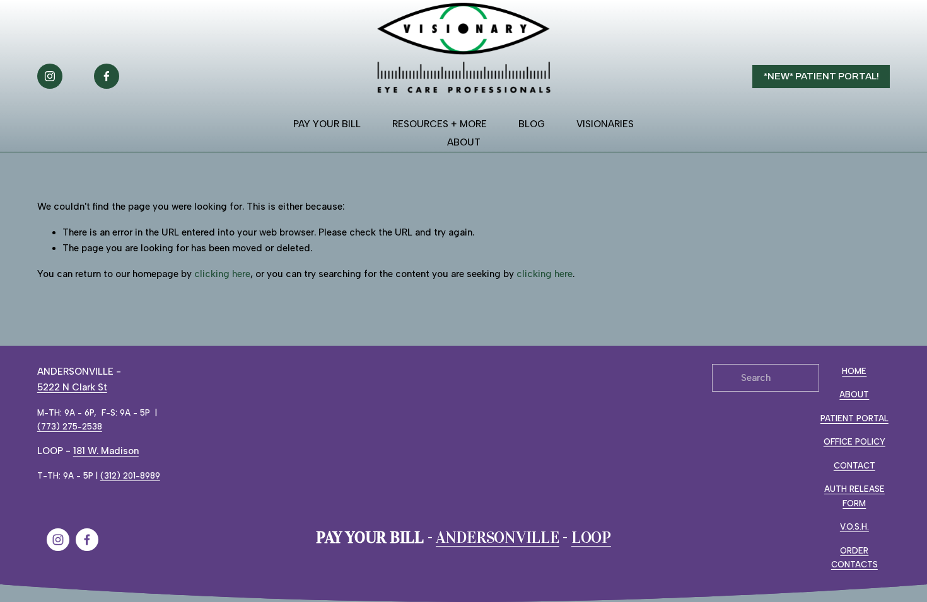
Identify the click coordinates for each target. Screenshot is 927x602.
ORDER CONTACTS (854, 557)
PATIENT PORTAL (854, 418)
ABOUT (854, 394)
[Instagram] (49, 76)
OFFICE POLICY (854, 441)
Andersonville (497, 537)
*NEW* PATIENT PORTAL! (821, 76)
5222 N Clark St (72, 387)
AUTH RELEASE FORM (854, 496)
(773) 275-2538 (69, 426)
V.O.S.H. (854, 526)
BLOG (531, 124)
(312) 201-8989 (130, 475)
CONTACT (854, 465)
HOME (854, 371)
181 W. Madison (106, 451)
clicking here (222, 274)
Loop (591, 537)
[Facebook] (106, 76)
